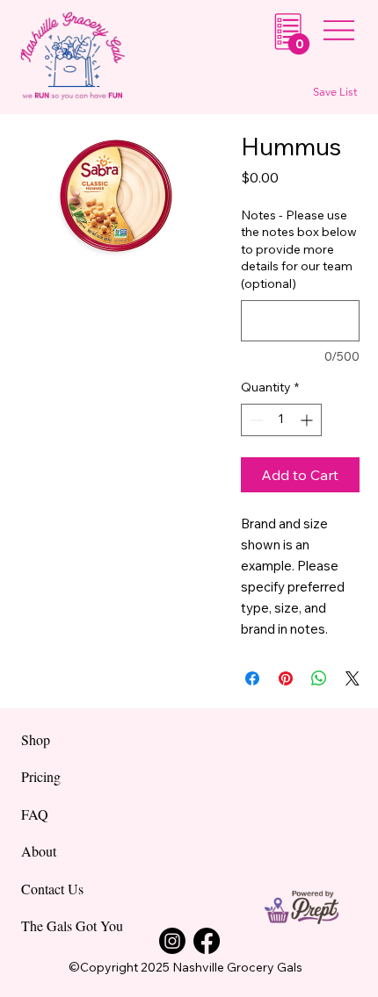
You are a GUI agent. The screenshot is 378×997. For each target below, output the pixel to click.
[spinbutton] (281, 420)
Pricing (41, 776)
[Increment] (308, 420)
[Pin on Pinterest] (285, 678)
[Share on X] (352, 678)
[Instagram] (172, 941)
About (38, 851)
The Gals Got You (72, 925)
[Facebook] (206, 941)
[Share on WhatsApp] (319, 678)
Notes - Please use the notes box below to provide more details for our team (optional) (299, 249)
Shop (35, 739)
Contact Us (52, 888)
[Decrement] (254, 420)
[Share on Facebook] (252, 678)
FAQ (34, 814)
